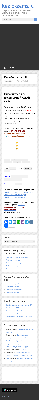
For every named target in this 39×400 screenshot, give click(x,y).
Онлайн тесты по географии (15, 195)
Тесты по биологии (12, 292)
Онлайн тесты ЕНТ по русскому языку (19, 317)
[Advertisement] (19, 45)
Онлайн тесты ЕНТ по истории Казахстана (20, 308)
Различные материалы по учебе (17, 269)
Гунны (23, 349)
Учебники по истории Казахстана (17, 257)
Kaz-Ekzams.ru (18, 5)
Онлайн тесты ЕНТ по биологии (16, 311)
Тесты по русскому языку (14, 289)
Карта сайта (6, 397)
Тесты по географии (13, 287)
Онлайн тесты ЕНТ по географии (17, 314)
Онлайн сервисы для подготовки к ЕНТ (19, 305)
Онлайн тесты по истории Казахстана (18, 192)
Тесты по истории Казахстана (16, 284)
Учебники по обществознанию (16, 266)
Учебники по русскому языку (15, 263)
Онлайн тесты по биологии (14, 197)
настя (8, 358)
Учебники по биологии (13, 260)
